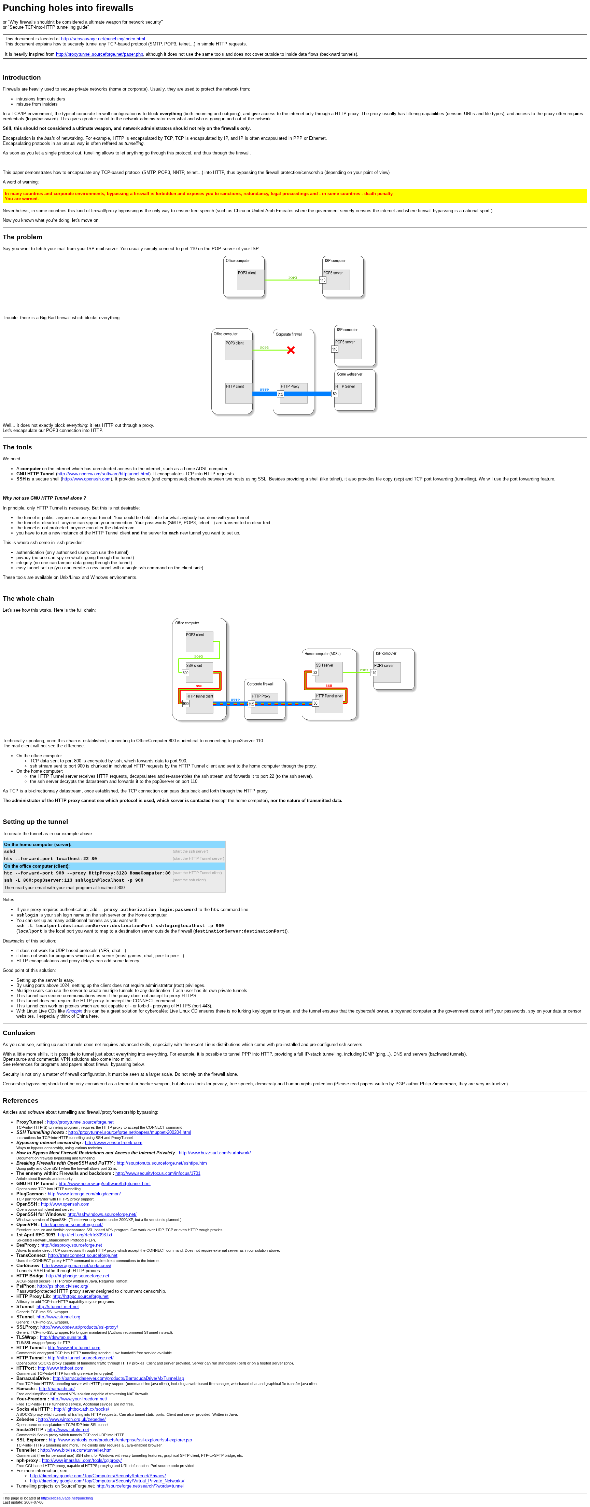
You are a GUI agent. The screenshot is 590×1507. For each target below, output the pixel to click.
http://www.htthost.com (60, 1368)
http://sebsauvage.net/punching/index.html (103, 38)
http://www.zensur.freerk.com (113, 1142)
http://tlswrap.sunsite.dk (63, 1337)
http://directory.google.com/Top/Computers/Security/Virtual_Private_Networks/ (107, 1480)
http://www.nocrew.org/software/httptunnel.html (103, 473)
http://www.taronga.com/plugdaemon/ (84, 1193)
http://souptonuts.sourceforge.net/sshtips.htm (162, 1163)
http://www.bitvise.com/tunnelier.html (76, 1450)
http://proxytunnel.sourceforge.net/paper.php (99, 54)
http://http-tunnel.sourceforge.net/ (81, 1357)
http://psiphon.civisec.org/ (62, 1286)
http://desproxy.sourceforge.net (71, 1245)
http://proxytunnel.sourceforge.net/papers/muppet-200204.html (129, 1132)
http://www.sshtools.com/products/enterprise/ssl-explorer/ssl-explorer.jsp (120, 1439)
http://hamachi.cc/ (57, 1388)
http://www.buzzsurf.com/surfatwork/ (215, 1152)
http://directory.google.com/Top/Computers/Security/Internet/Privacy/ (98, 1475)
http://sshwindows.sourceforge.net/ (102, 1214)
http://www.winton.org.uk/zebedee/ (72, 1419)
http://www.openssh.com (86, 478)
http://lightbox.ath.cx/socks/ (81, 1409)
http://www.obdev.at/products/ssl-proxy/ (79, 1327)
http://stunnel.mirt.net (58, 1306)
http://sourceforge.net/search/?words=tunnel (140, 1486)
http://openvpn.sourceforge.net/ (72, 1224)
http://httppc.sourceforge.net (81, 1296)
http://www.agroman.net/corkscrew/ (76, 1265)
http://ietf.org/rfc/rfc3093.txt (85, 1234)
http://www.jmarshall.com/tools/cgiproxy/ (82, 1460)
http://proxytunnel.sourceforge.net (80, 1122)
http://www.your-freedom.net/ (79, 1398)
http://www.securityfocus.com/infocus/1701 (157, 1173)
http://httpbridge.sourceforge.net (77, 1275)
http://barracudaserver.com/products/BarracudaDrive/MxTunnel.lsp (118, 1378)
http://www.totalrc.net (68, 1429)
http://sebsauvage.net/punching (67, 1498)
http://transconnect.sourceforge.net (82, 1255)
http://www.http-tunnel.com (74, 1347)
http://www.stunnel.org (58, 1316)
